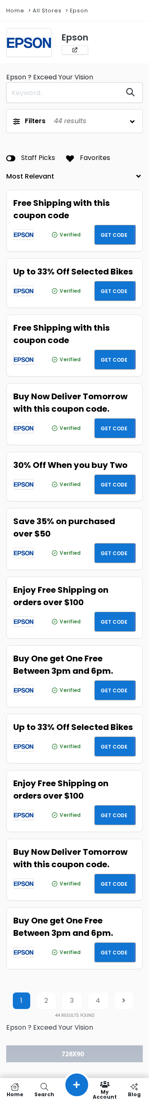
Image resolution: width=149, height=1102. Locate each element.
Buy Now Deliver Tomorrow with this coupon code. (70, 403)
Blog (134, 1094)
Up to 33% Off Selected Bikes (73, 271)
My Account (105, 1094)
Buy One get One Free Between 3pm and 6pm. (63, 665)
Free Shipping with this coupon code (61, 209)
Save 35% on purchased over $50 (64, 527)
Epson (79, 10)
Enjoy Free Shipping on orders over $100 (60, 596)
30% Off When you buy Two (70, 465)
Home (15, 10)
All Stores (47, 10)
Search (44, 1094)
